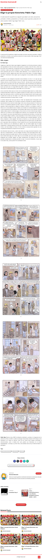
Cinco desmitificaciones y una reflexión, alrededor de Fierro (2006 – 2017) (34, 494)
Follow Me (38, 473)
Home (2, 7)
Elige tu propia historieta (9, 7)
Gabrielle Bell (15, 451)
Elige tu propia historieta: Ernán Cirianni (9, 528)
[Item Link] (10, 519)
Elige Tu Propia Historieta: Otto (30, 546)
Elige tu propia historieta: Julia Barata (9, 547)
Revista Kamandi (8, 2)
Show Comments (21, 504)
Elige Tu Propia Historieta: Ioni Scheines (30, 528)
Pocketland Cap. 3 (13, 492)
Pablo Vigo (22, 451)
